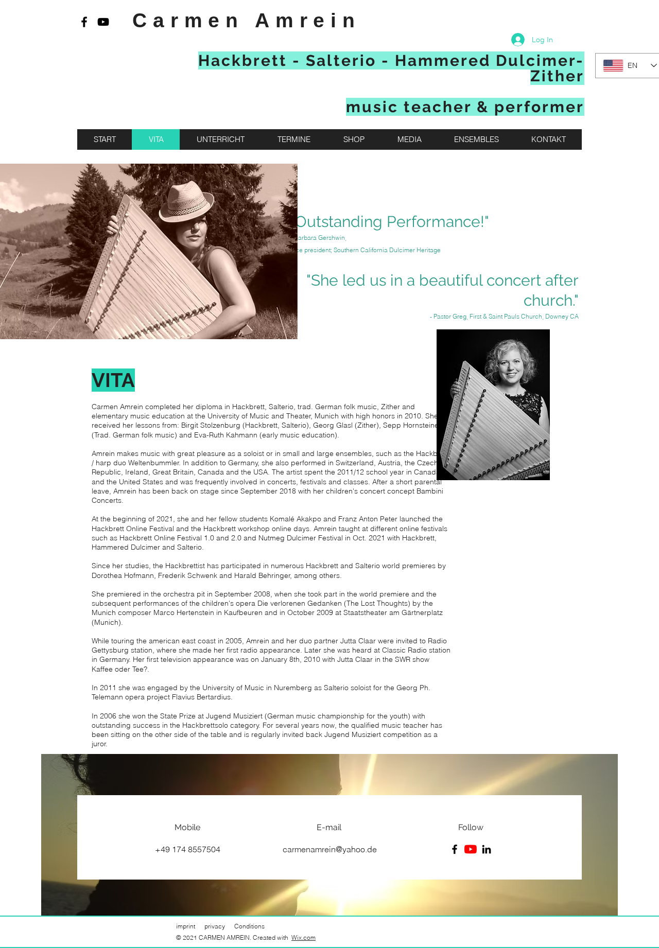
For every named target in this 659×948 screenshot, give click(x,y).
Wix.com (303, 937)
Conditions (249, 926)
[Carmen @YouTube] (103, 22)
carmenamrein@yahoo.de (330, 849)
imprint (185, 926)
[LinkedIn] (486, 849)
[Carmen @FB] (84, 22)
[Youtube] (470, 849)
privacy (214, 926)
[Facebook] (454, 849)
